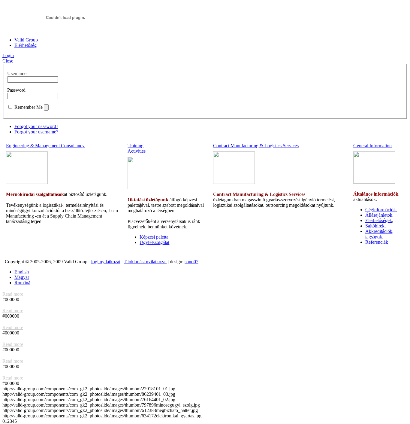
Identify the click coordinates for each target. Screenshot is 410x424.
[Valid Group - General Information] (374, 182)
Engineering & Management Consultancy (45, 145)
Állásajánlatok (378, 215)
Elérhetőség (25, 45)
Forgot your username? (36, 131)
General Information (372, 145)
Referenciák (376, 242)
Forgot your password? (36, 126)
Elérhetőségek (378, 220)
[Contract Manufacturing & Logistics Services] (234, 182)
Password (16, 90)
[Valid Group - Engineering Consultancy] (27, 182)
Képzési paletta (154, 236)
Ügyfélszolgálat (154, 242)
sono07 (191, 261)
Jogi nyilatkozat (105, 261)
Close (7, 60)
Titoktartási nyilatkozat (145, 261)
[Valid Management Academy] (148, 187)
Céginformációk (380, 209)
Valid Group (26, 39)
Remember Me (28, 107)
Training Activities (137, 148)
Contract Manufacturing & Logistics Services (256, 145)
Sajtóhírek (374, 225)
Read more (12, 294)
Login (8, 55)
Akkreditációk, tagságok (379, 234)
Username (16, 73)
